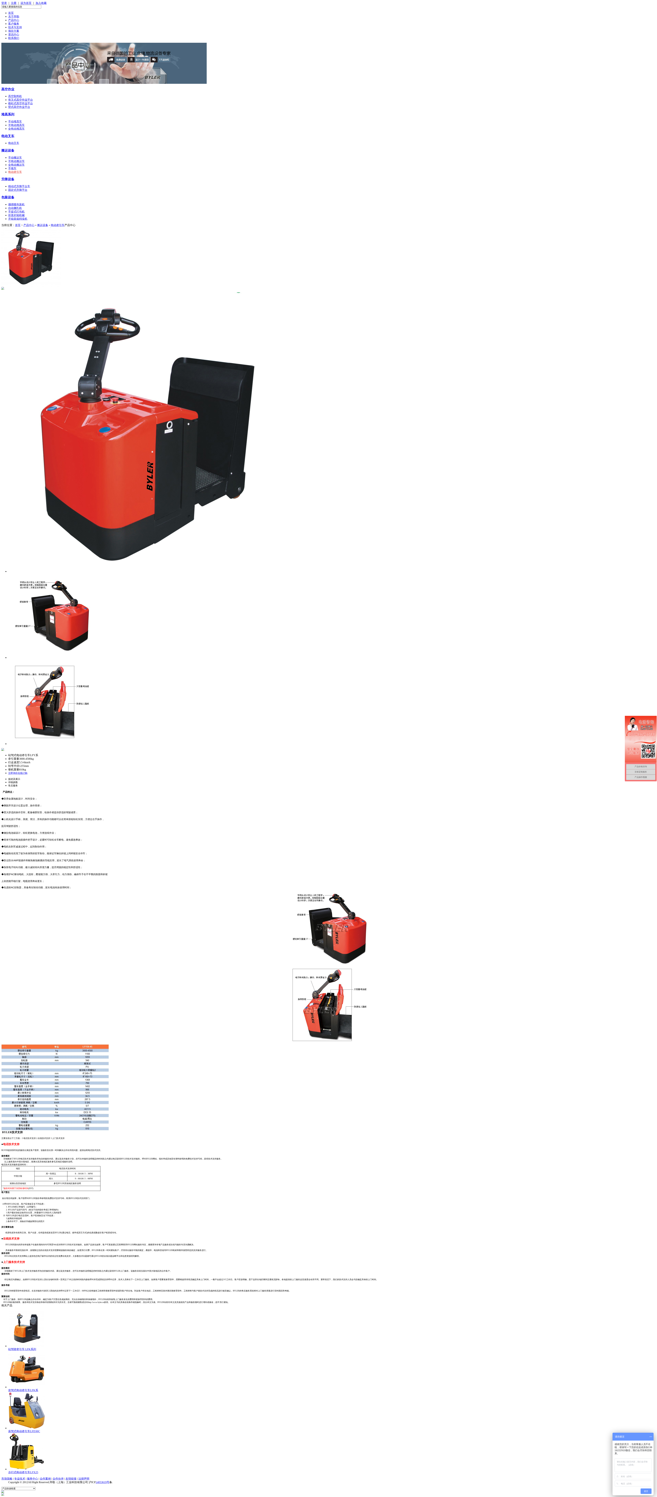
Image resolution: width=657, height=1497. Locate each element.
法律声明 (83, 1478)
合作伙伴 (58, 1478)
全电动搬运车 (16, 164)
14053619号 (102, 1482)
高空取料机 (15, 96)
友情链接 (71, 1478)
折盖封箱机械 (16, 215)
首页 (11, 12)
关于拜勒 (13, 16)
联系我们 (13, 38)
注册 (13, 3)
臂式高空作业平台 (19, 106)
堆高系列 (7, 114)
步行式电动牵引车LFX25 (23, 1472)
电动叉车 (7, 136)
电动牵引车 (15, 171)
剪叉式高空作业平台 (20, 99)
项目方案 (13, 30)
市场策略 (6, 1478)
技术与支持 (15, 27)
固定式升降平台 (17, 189)
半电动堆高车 (16, 125)
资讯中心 (13, 34)
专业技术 (19, 1478)
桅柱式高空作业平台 (20, 103)
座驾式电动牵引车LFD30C (24, 1431)
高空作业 (7, 89)
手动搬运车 (15, 157)
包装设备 (7, 197)
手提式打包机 (16, 211)
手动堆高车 (15, 121)
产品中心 (13, 20)
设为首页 (26, 3)
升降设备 (7, 179)
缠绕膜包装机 (16, 204)
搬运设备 (7, 150)
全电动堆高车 (16, 128)
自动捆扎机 (15, 208)
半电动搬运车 (16, 161)
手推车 (12, 168)
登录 (4, 3)
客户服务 (13, 23)
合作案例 (45, 1478)
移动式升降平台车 (19, 186)
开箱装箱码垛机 (17, 218)
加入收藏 (41, 3)
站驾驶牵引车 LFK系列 (22, 1349)
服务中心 (32, 1478)
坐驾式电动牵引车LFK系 (23, 1390)
